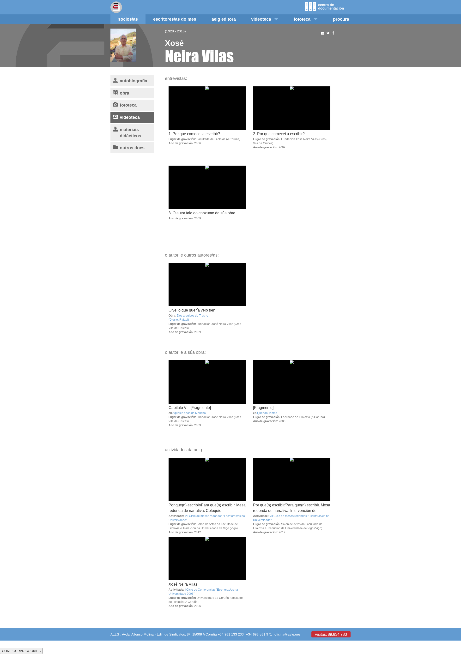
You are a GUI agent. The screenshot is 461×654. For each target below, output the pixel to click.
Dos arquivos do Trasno (192, 315)
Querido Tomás (267, 413)
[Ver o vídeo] (207, 284)
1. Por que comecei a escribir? (194, 134)
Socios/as (128, 19)
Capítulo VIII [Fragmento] (190, 407)
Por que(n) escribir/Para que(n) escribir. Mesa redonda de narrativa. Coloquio (207, 508)
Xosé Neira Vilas (183, 584)
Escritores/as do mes (174, 19)
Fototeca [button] (302, 19)
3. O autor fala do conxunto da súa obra (202, 213)
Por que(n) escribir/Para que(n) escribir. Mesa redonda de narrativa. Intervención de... (291, 508)
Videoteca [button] (261, 19)
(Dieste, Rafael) (179, 319)
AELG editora (224, 19)
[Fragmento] (263, 407)
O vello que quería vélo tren (192, 310)
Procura (341, 19)
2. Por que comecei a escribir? (279, 134)
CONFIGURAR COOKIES (21, 651)
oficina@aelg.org (287, 634)
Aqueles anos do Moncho (189, 413)
